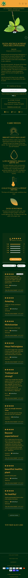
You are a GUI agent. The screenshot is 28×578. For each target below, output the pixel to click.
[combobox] (19, 269)
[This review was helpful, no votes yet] (18, 290)
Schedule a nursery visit (14, 107)
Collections (13, 555)
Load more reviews (14, 515)
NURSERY (14, 562)
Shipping (8, 51)
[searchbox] (8, 265)
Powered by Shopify (14, 576)
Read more (17, 390)
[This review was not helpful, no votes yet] (21, 290)
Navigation (13, 558)
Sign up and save (13, 565)
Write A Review (15, 259)
